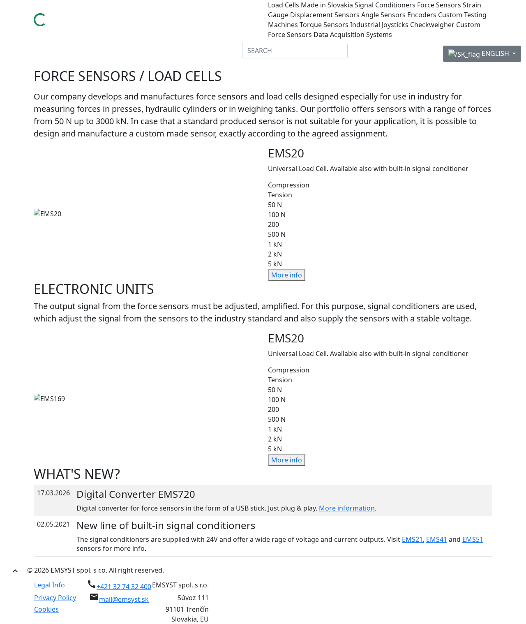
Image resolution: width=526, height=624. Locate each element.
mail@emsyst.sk (124, 599)
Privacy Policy (55, 597)
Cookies (46, 609)
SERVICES (144, 50)
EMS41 (436, 539)
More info (286, 275)
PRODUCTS (106, 50)
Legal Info (49, 584)
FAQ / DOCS (184, 50)
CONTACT (224, 50)
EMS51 (472, 539)
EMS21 (412, 539)
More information (347, 508)
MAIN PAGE (26, 50)
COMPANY (66, 50)
